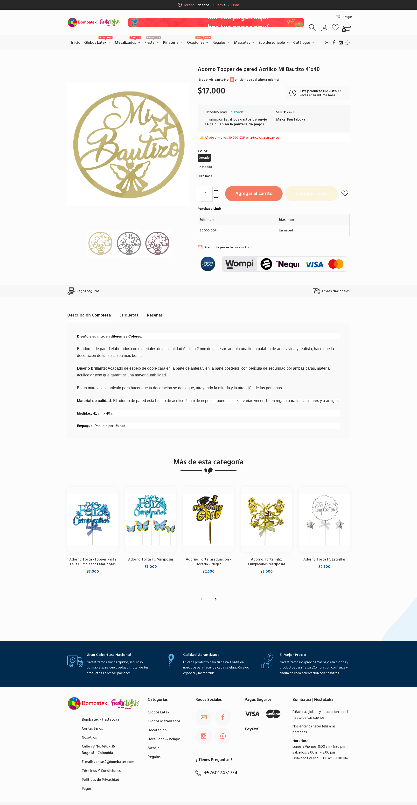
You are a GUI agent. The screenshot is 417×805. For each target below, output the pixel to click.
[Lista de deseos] (335, 28)
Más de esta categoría (208, 462)
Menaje (154, 748)
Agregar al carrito (254, 193)
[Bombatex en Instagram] (340, 42)
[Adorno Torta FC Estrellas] (324, 519)
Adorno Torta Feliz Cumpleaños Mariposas (266, 561)
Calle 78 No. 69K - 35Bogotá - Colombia (98, 749)
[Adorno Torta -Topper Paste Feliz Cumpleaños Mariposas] (92, 519)
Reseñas (155, 315)
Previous (76, 145)
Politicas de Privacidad (100, 780)
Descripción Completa (89, 315)
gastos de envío (253, 119)
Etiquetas (128, 315)
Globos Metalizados (164, 721)
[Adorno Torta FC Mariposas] (150, 519)
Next (182, 145)
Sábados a (211, 5)
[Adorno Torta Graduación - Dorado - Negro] (208, 519)
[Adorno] (100, 243)
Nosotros (89, 737)
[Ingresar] (324, 28)
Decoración (157, 730)
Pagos (86, 789)
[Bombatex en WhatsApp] (347, 42)
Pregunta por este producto (226, 247)
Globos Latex (158, 712)
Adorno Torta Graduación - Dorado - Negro (208, 561)
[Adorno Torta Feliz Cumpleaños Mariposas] (266, 519)
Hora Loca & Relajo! (164, 739)
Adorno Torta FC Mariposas (150, 559)
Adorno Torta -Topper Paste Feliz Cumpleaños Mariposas (92, 561)
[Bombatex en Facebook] (334, 42)
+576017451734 (220, 773)
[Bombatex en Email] (327, 42)
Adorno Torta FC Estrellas (324, 559)
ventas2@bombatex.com (114, 762)
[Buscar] (313, 28)
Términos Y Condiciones (101, 771)
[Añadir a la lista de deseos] (345, 193)
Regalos (154, 757)
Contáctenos (92, 729)
